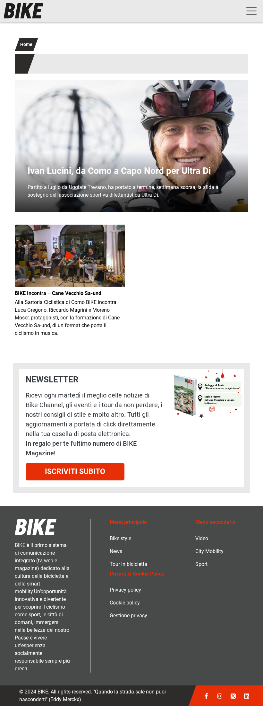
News (116, 551)
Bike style (120, 538)
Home (26, 44)
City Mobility (209, 551)
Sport (201, 564)
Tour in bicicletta (128, 564)
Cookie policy (125, 603)
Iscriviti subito (75, 471)
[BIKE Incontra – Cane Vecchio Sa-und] (70, 256)
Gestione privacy (128, 615)
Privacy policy (125, 590)
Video (201, 538)
